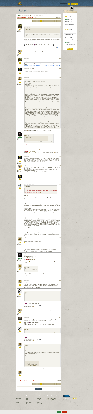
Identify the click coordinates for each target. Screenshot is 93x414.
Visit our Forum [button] (70, 48)
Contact (38, 402)
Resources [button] (36, 4)
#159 (60, 343)
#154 (60, 280)
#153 (60, 264)
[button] (62, 2)
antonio (20, 241)
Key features (18, 401)
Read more (54, 411)
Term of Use (39, 399)
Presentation (18, 398)
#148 (60, 165)
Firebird (20, 136)
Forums (44, 4)
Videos (27, 399)
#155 (60, 289)
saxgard (27, 29)
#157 (60, 317)
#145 (60, 77)
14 (53, 20)
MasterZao (20, 28)
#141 (60, 24)
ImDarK (20, 293)
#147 (60, 156)
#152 (60, 253)
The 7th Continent (23, 17)
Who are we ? (39, 398)
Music (27, 401)
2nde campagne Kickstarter (32, 17)
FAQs (27, 398)
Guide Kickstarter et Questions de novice (31, 16)
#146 (60, 132)
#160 (60, 371)
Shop (51, 4)
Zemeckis (27, 137)
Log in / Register (74, 4)
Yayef (20, 268)
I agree (59, 412)
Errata (27, 403)
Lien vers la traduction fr (28, 257)
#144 (60, 68)
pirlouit (20, 283)
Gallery (17, 403)
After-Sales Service (40, 403)
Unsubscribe (65, 399)
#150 (60, 184)
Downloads (28, 402)
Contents (17, 402)
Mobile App (28, 405)
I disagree (64, 412)
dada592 (20, 178)
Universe (17, 399)
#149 (60, 175)
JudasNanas (20, 52)
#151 (60, 237)
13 (51, 20)
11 (46, 20)
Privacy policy (39, 401)
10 (44, 20)
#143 (60, 58)
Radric (25, 135)
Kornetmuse (26, 27)
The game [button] (28, 4)
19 (57, 20)
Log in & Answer (38, 388)
